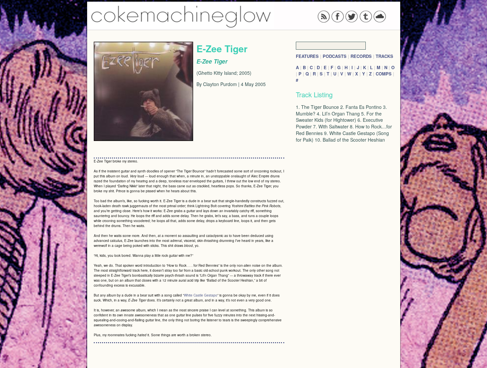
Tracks (384, 56)
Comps (384, 73)
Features (307, 56)
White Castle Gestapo (200, 295)
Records (361, 56)
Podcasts (335, 56)
